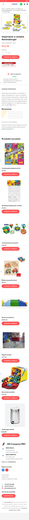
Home (3, 8)
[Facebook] (3, 470)
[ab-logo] (14, 4)
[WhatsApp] (21, 4)
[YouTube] (6, 470)
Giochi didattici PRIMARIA (19, 10)
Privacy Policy (5, 475)
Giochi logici (7, 11)
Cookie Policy (5, 477)
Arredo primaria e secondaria (14, 8)
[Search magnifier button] (27, 1)
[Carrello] (27, 4)
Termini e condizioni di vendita (9, 478)
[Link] (25, 4)
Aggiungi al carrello (10, 57)
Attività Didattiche (6, 10)
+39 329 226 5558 (9, 484)
